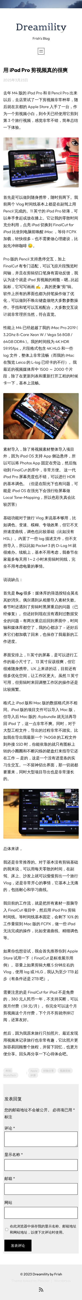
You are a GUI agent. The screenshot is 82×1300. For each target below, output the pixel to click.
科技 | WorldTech (9, 1073)
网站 (8, 1202)
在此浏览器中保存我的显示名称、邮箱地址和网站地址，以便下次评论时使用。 (43, 1229)
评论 (9, 1128)
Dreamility (41, 27)
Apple (33, 1070)
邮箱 (9, 1178)
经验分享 (48, 1070)
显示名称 (13, 1154)
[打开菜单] (41, 51)
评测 (33, 1075)
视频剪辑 (65, 1070)
